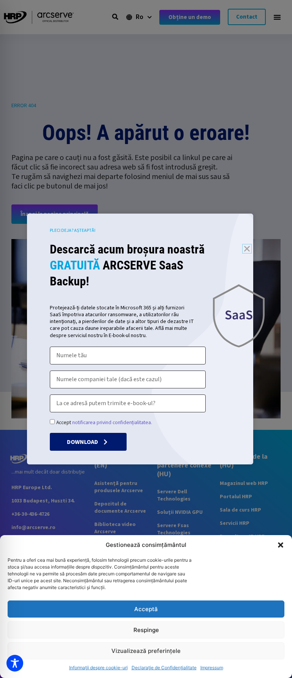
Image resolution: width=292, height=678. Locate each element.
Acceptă (146, 609)
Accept (104, 422)
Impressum (211, 667)
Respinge (146, 630)
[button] (280, 545)
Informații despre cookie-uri (98, 667)
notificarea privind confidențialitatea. (112, 422)
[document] (146, 339)
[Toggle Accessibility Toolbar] (15, 663)
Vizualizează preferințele (146, 650)
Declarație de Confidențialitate (164, 667)
